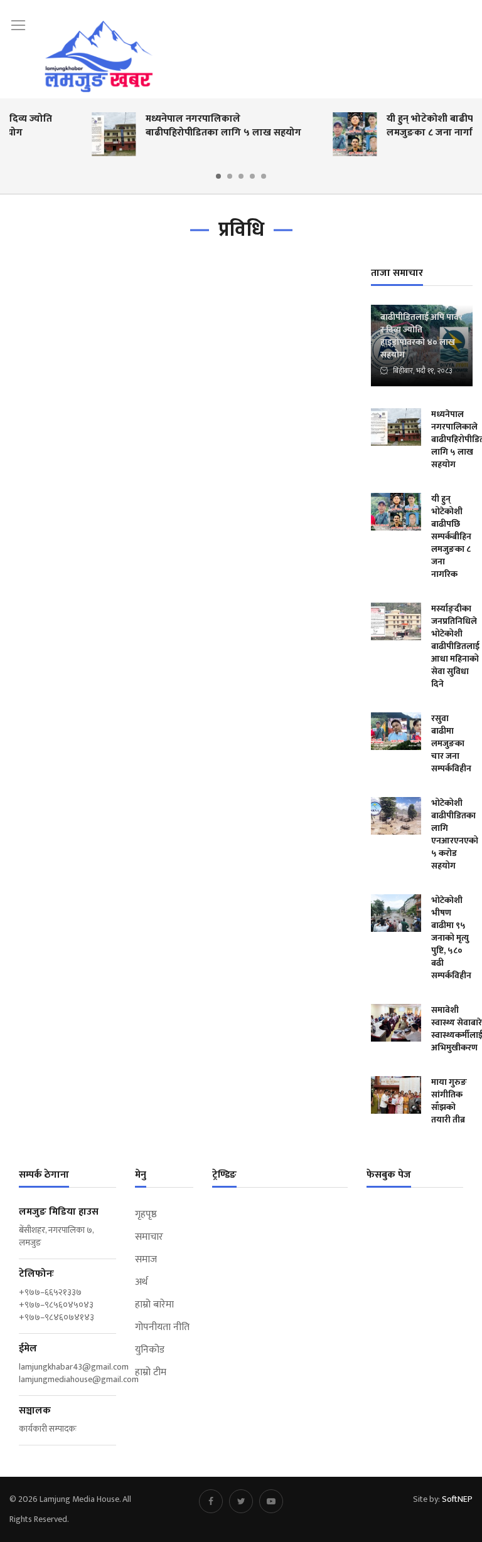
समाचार (149, 1237)
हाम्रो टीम (150, 1373)
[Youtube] (271, 1501)
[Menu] (18, 25)
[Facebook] (211, 1501)
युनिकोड (149, 1350)
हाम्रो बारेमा (154, 1305)
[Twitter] (241, 1501)
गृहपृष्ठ (146, 1215)
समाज (146, 1260)
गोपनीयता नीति (162, 1327)
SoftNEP (457, 1499)
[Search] (466, 24)
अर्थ (141, 1282)
